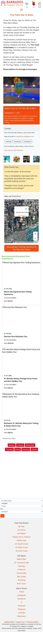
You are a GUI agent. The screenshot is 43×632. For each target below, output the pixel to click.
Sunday (34, 449)
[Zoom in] (35, 234)
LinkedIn (21, 613)
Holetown (22, 569)
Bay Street (21, 576)
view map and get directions (13, 150)
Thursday (9, 449)
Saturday (25, 449)
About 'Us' (20, 622)
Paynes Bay (21, 573)
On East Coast (22, 551)
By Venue (21, 530)
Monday (12, 445)
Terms (36, 242)
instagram (27, 141)
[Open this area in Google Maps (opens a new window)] (8, 241)
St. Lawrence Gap (21, 562)
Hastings (21, 566)
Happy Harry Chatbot (21, 537)
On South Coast (21, 544)
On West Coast (21, 547)
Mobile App (21, 540)
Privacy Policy (33, 622)
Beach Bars (21, 559)
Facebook (21, 599)
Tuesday (20, 445)
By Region (21, 533)
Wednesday (30, 445)
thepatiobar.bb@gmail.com (25, 136)
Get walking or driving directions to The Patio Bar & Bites (21, 248)
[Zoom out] (35, 238)
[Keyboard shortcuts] (14, 242)
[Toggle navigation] (21, 10)
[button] (21, 219)
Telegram (21, 609)
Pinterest (21, 606)
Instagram (21, 595)
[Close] (26, 209)
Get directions (22, 216)
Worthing (21, 580)
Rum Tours (21, 583)
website (8, 141)
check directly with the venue (19, 120)
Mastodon (21, 616)
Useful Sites (9, 622)
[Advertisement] (21, 475)
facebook (17, 141)
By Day (21, 526)
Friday (17, 449)
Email (21, 592)
